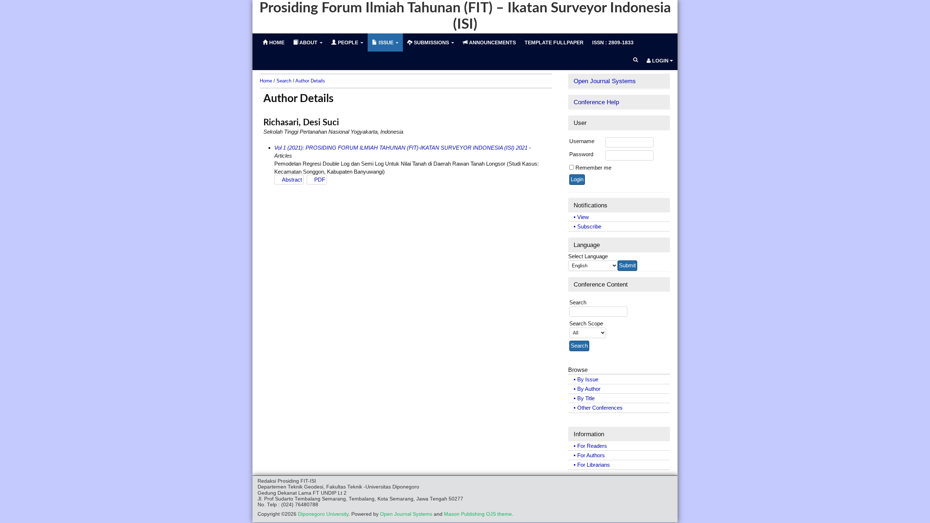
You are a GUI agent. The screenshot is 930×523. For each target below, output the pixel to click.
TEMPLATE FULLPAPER (554, 42)
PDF (319, 180)
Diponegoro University (323, 514)
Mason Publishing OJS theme (478, 514)
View (583, 217)
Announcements (492, 42)
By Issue (587, 379)
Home (266, 81)
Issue (386, 42)
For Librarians (593, 465)
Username (581, 141)
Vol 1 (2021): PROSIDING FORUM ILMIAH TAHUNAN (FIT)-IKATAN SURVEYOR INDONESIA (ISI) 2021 (400, 148)
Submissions (431, 42)
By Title (586, 398)
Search (283, 81)
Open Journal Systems (605, 81)
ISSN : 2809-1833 (613, 42)
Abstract (292, 180)
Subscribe (589, 226)
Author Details (310, 81)
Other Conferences (600, 408)
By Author (589, 389)
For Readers (592, 446)
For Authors (591, 455)
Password (581, 154)
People (348, 42)
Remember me (593, 168)
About (308, 42)
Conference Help (596, 102)
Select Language (588, 256)
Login (660, 61)
